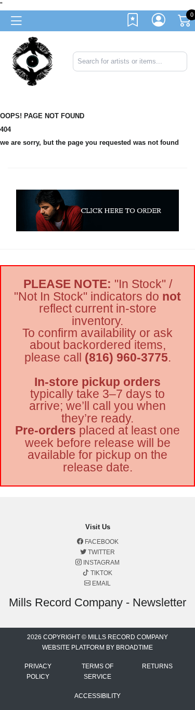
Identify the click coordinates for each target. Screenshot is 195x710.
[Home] (32, 61)
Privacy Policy (37, 671)
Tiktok (100, 573)
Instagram (101, 562)
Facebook (101, 541)
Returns (157, 666)
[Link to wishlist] (133, 22)
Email (100, 583)
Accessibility (97, 696)
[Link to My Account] (159, 22)
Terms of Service (97, 671)
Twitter (100, 552)
